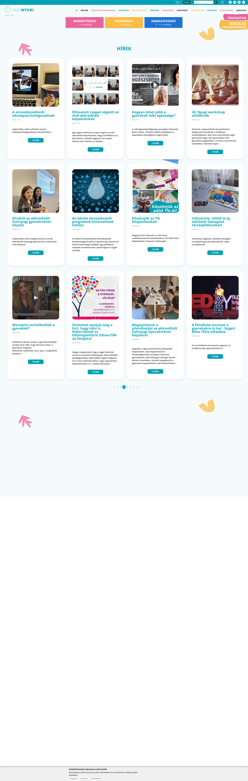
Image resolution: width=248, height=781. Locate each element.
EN (222, 2)
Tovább (35, 140)
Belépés (186, 2)
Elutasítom (84, 778)
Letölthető (182, 10)
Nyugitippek (168, 10)
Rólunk (84, 10)
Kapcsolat (241, 10)
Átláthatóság (226, 10)
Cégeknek (154, 10)
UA (226, 2)
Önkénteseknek (139, 10)
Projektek (212, 10)
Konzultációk (197, 10)
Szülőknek (123, 10)
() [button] (179, 2)
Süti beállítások (96, 778)
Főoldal (7, 15)
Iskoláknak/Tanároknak (103, 10)
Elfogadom (74, 778)
